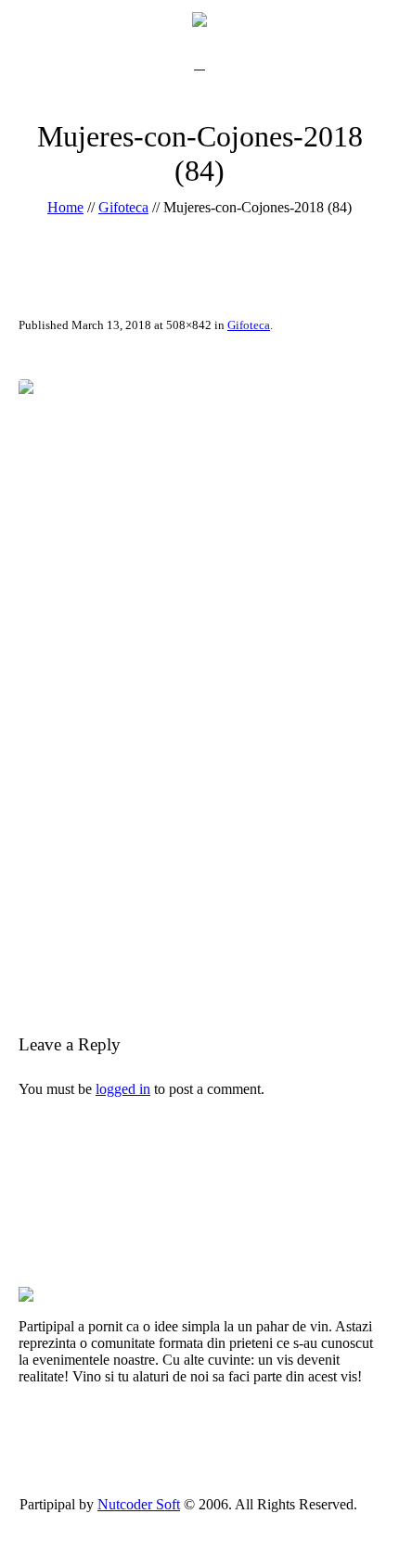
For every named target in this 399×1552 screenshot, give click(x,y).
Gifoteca (123, 207)
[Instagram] (220, 1521)
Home (65, 207)
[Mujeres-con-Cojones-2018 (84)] (199, 678)
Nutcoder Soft (138, 1504)
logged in (123, 1089)
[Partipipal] (199, 18)
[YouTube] (199, 1521)
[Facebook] (178, 1521)
